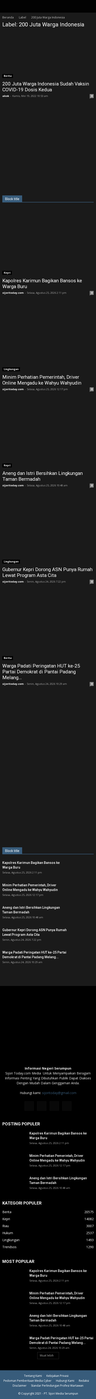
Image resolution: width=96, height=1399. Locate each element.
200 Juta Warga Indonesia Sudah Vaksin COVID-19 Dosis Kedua (45, 86)
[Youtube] (67, 1106)
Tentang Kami (33, 1376)
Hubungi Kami (65, 1381)
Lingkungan (11, 369)
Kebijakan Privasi (57, 1376)
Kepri (7, 272)
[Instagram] (41, 1106)
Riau (5, 1226)
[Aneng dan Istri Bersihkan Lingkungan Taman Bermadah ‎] (48, 434)
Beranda (8, 17)
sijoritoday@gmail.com (59, 1093)
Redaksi (84, 1381)
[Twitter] (54, 1106)
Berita (8, 76)
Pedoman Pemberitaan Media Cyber (27, 1381)
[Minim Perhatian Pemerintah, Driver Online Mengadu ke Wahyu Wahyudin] (48, 338)
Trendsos (9, 1247)
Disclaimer (20, 1386)
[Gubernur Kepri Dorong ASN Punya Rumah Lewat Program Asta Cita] (48, 530)
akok (5, 96)
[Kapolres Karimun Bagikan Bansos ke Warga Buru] (48, 241)
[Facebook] (29, 1106)
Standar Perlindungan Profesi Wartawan (57, 1386)
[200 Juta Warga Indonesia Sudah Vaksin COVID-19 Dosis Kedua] (48, 55)
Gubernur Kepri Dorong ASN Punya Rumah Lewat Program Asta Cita (47, 572)
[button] (89, 6)
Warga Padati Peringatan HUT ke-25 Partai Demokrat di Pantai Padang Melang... (41, 671)
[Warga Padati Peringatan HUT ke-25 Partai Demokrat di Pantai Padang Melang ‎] (48, 627)
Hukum (7, 1233)
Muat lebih (47, 1355)
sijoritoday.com (13, 292)
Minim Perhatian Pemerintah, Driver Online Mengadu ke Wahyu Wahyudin (41, 380)
